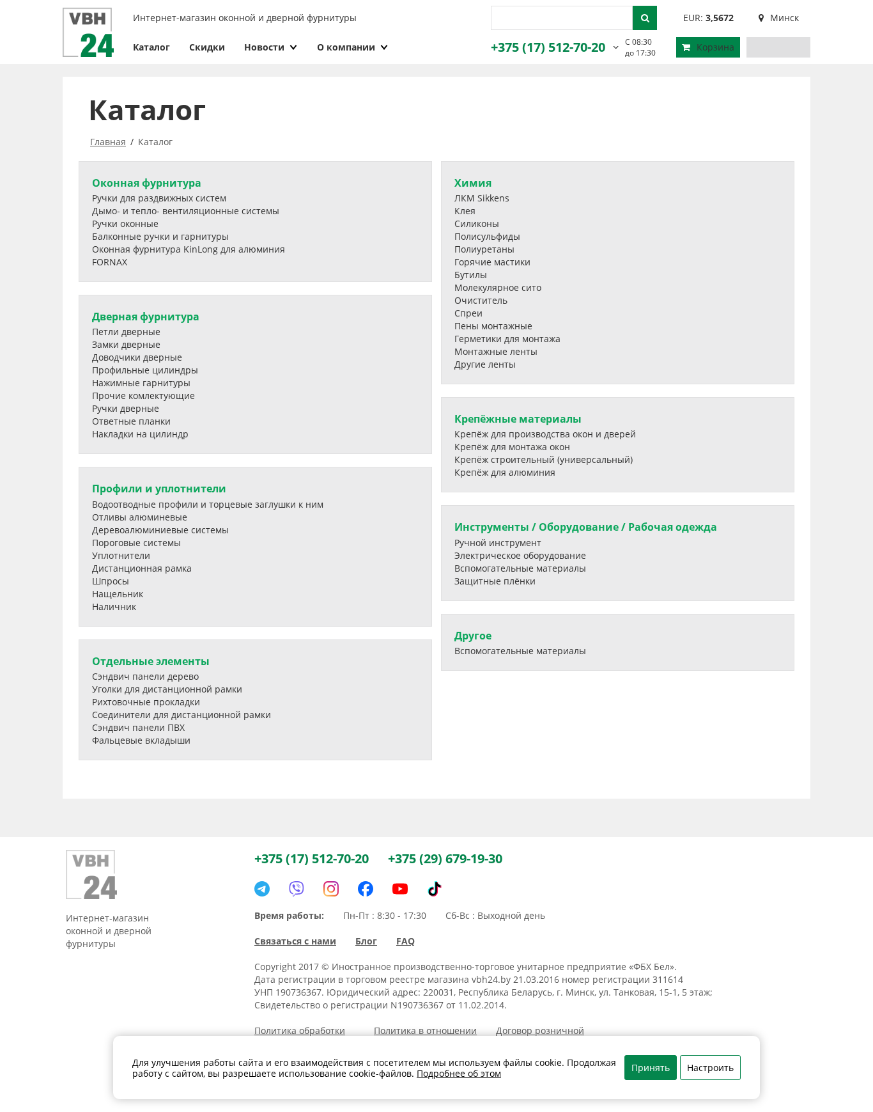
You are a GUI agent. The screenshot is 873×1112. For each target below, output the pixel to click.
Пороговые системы (136, 542)
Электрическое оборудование (520, 555)
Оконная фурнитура (146, 183)
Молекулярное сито (497, 287)
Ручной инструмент (497, 542)
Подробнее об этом (459, 1073)
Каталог (151, 47)
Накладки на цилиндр (140, 434)
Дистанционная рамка (142, 568)
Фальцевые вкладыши (141, 740)
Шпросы (110, 581)
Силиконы (476, 223)
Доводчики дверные (137, 357)
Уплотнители (121, 555)
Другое (472, 636)
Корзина (715, 47)
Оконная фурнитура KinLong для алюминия (188, 249)
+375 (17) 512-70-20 (548, 47)
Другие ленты (485, 364)
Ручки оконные (125, 223)
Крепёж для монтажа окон (512, 447)
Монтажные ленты (495, 351)
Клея (464, 211)
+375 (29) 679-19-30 (445, 858)
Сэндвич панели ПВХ (138, 727)
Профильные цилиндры (145, 370)
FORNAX (109, 262)
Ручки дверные (125, 408)
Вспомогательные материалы (520, 568)
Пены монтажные (493, 326)
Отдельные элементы (151, 661)
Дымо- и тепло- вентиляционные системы (185, 211)
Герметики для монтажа (507, 339)
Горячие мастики (492, 262)
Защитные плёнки (495, 581)
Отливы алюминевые (139, 517)
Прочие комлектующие (143, 395)
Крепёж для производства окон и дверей (545, 434)
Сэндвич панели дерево (145, 676)
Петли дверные (126, 331)
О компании (346, 47)
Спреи (468, 313)
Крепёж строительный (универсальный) (543, 459)
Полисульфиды (487, 236)
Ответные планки (131, 421)
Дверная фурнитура (145, 316)
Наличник (114, 606)
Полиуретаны (484, 249)
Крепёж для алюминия (504, 472)
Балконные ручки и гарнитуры (160, 236)
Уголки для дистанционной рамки (167, 689)
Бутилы (470, 275)
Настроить (710, 1067)
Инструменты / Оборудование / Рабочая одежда (585, 527)
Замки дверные (126, 344)
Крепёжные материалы (518, 419)
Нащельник (117, 594)
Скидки (207, 47)
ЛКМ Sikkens (481, 198)
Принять (650, 1067)
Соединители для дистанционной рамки (181, 715)
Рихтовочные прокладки (146, 702)
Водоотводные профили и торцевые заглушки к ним (207, 504)
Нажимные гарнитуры (141, 383)
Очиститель (480, 300)
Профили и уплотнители (159, 489)
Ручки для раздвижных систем (159, 198)
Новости (264, 47)
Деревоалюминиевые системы (160, 530)
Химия (472, 183)
